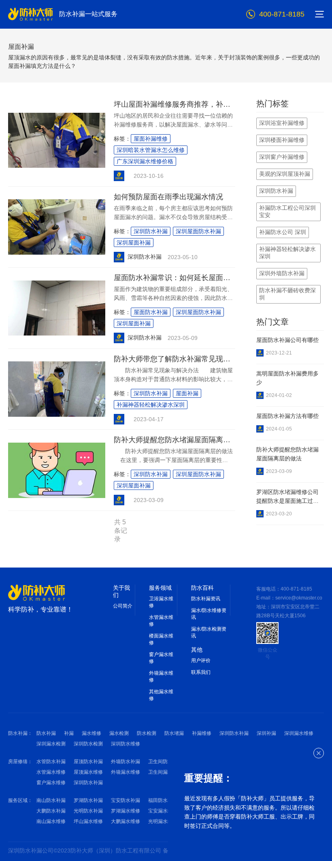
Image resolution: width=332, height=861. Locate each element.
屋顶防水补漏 (88, 761)
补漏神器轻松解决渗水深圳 (151, 404)
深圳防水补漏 (151, 231)
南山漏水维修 (51, 821)
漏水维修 (91, 733)
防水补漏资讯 (205, 598)
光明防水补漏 (88, 811)
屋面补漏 (187, 393)
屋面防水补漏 (151, 312)
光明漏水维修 (162, 821)
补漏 (69, 733)
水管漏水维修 (161, 620)
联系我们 (201, 672)
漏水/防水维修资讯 (208, 614)
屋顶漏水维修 (88, 772)
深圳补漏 (266, 733)
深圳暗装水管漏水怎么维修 (151, 150)
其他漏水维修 (161, 695)
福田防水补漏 (162, 800)
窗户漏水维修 (161, 658)
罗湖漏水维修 (125, 811)
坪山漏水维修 (88, 821)
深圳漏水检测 (51, 744)
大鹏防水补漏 (51, 811)
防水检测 (146, 733)
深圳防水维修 (125, 744)
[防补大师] (36, 593)
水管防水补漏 (51, 761)
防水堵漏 (174, 733)
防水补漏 (46, 733)
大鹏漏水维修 (125, 821)
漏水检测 (119, 733)
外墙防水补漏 (125, 761)
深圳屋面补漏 (134, 242)
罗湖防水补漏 (88, 800)
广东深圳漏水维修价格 (145, 161)
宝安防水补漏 (125, 800)
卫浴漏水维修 (161, 602)
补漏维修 (201, 733)
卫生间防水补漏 (165, 761)
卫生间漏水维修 (165, 772)
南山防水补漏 (51, 800)
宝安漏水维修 (162, 811)
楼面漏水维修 (161, 639)
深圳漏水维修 (298, 733)
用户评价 (201, 660)
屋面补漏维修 (151, 138)
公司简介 (122, 606)
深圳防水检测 (88, 744)
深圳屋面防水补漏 (198, 231)
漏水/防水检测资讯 (208, 632)
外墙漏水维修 (161, 676)
